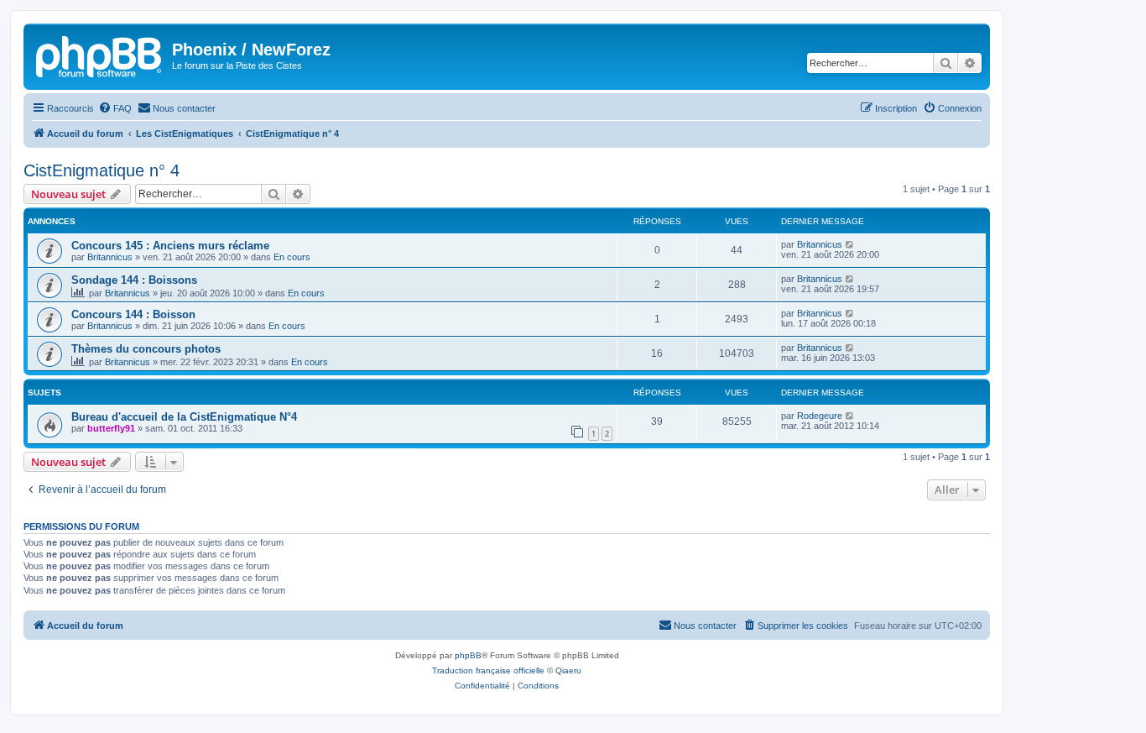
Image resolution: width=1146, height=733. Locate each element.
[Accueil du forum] (100, 54)
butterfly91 (111, 428)
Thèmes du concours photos (146, 349)
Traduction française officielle (488, 670)
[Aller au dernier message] (850, 244)
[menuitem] (115, 108)
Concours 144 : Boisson (133, 314)
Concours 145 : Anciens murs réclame (170, 245)
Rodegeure (819, 416)
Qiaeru (568, 670)
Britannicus (110, 257)
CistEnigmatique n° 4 (101, 170)
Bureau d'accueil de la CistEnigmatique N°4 (184, 417)
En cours (291, 257)
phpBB (468, 655)
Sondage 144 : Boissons (134, 280)
